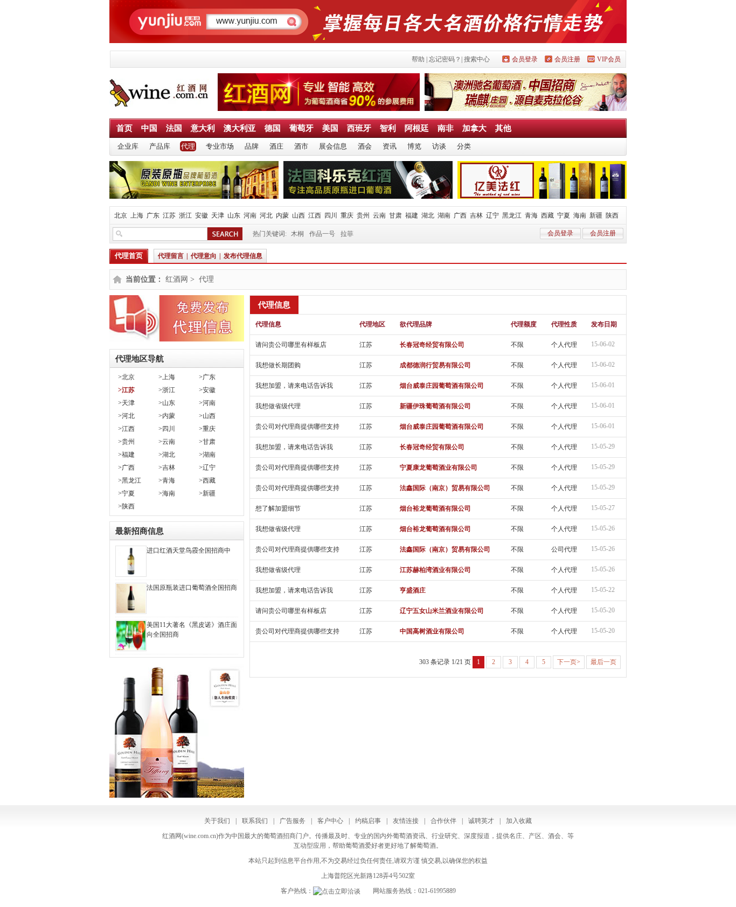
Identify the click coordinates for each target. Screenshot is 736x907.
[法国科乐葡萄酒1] (368, 196)
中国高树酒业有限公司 (432, 631)
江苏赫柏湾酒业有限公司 (435, 570)
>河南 (207, 403)
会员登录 (525, 59)
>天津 (126, 403)
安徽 (201, 215)
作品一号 (322, 234)
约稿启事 (368, 821)
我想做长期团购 (278, 365)
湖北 (427, 215)
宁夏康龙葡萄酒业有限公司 (438, 467)
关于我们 (217, 821)
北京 (120, 215)
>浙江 (166, 390)
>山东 (166, 403)
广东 (153, 215)
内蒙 (282, 215)
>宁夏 (126, 493)
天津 (217, 215)
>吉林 (166, 467)
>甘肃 (207, 441)
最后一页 (603, 662)
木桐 (297, 234)
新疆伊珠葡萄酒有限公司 (435, 406)
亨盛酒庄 (413, 590)
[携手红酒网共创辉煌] (319, 109)
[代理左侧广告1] (176, 339)
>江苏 (126, 390)
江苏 (169, 215)
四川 (330, 215)
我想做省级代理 (278, 406)
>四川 (166, 428)
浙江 (185, 215)
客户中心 (330, 821)
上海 (136, 215)
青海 (531, 215)
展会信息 (333, 146)
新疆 (595, 215)
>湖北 (166, 454)
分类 (464, 146)
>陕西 (126, 506)
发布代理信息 (243, 256)
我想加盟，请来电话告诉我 (294, 385)
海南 (579, 215)
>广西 (126, 467)
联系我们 (255, 821)
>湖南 (207, 454)
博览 (414, 146)
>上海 (166, 377)
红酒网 (176, 279)
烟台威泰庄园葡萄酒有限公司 (442, 385)
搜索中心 (477, 59)
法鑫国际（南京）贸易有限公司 (445, 488)
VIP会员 (609, 59)
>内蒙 (166, 416)
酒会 (365, 146)
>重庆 (207, 428)
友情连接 (406, 821)
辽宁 (492, 215)
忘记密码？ (445, 59)
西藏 (547, 215)
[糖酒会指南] (368, 41)
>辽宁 (207, 467)
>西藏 (207, 480)
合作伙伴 (443, 821)
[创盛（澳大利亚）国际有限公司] (526, 109)
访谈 (439, 146)
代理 (188, 146)
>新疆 (207, 493)
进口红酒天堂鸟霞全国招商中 (189, 550)
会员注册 (567, 59)
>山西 (207, 416)
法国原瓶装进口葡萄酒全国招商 (192, 587)
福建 (411, 215)
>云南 (166, 441)
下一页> (568, 662)
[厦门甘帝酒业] (194, 196)
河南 (250, 215)
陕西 (612, 215)
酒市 (301, 146)
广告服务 (292, 821)
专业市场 (220, 146)
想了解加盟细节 (278, 508)
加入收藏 (519, 821)
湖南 (444, 215)
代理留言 (171, 256)
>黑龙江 (129, 480)
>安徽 (207, 390)
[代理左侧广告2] (176, 795)
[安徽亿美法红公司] (542, 196)
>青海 (166, 480)
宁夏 (563, 215)
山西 (298, 215)
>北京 (126, 377)
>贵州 (126, 441)
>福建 (126, 454)
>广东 (207, 377)
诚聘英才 (481, 821)
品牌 (252, 146)
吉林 (476, 215)
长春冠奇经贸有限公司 (432, 344)
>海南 (166, 493)
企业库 (127, 146)
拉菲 (347, 234)
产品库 (159, 146)
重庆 (347, 215)
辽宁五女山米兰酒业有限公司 (442, 611)
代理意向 (204, 256)
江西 (314, 215)
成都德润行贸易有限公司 (435, 365)
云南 (379, 215)
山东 (233, 215)
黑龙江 (512, 215)
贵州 (363, 215)
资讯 (390, 146)
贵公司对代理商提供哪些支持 (297, 426)
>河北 (126, 416)
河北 (266, 215)
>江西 (126, 428)
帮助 (418, 59)
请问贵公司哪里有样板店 (291, 344)
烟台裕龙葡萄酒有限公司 (435, 508)
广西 (460, 215)
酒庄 (276, 146)
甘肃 (395, 215)
